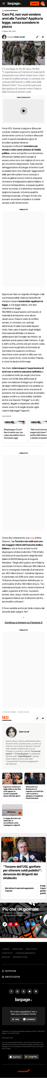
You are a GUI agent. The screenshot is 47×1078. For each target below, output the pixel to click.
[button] (42, 37)
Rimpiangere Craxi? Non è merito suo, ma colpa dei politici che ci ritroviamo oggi (14, 433)
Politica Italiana (23, 712)
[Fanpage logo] (14, 3)
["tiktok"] (5, 924)
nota (32, 537)
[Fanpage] (23, 1000)
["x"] (22, 924)
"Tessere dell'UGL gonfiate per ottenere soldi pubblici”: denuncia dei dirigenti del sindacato (22, 872)
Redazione (6, 957)
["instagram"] (10, 924)
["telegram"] (33, 924)
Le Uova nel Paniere (11, 10)
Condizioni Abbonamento (25, 953)
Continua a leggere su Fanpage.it (23, 622)
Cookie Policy (7, 953)
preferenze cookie (20, 957)
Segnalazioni (17, 949)
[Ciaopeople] (24, 1071)
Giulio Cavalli (19, 37)
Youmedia (5, 949)
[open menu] (3, 4)
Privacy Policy (31, 949)
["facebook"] (28, 924)
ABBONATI (35, 3)
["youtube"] (16, 924)
